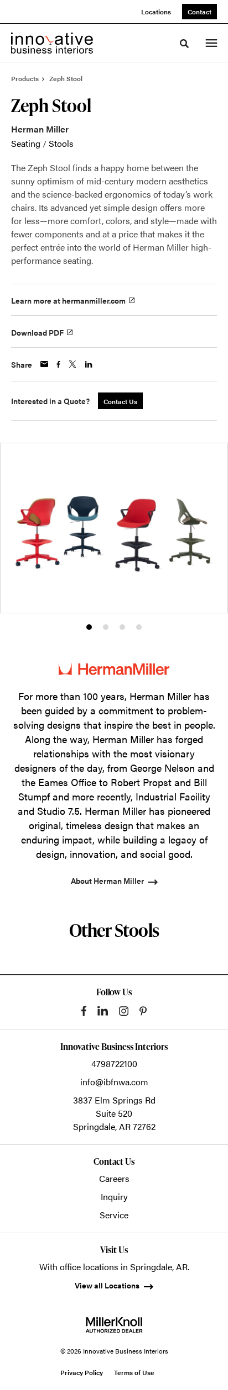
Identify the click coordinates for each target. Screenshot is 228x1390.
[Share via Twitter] (72, 364)
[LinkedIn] (102, 1011)
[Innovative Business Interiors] (52, 43)
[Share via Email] (44, 364)
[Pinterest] (143, 1011)
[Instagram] (123, 1011)
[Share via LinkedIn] (88, 364)
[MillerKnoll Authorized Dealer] (114, 1325)
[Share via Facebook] (58, 364)
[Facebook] (83, 1011)
